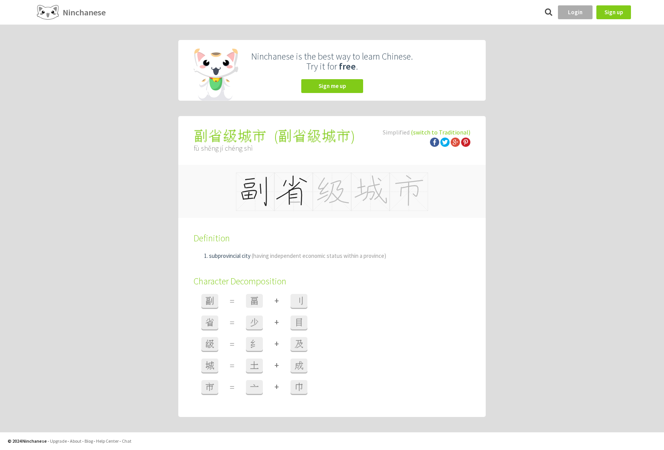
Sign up (613, 12)
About (75, 441)
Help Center (107, 441)
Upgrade (58, 441)
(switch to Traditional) (440, 132)
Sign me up (332, 86)
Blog (89, 441)
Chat (126, 441)
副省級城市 (314, 136)
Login (575, 12)
